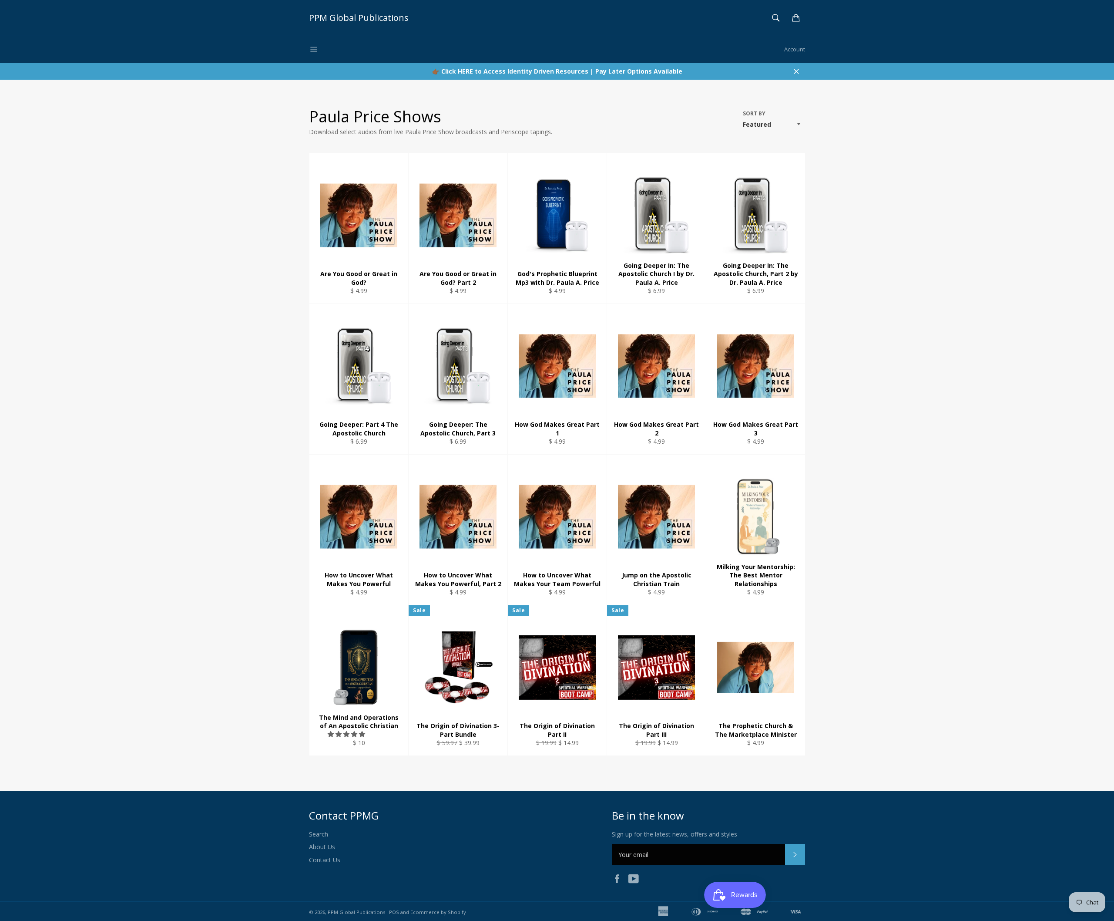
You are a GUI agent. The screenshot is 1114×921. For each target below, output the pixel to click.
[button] (347, 734)
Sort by (754, 113)
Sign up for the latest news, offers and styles (674, 834)
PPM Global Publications (359, 18)
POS (394, 912)
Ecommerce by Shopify (438, 912)
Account (794, 49)
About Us (322, 847)
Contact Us (324, 860)
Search (318, 834)
